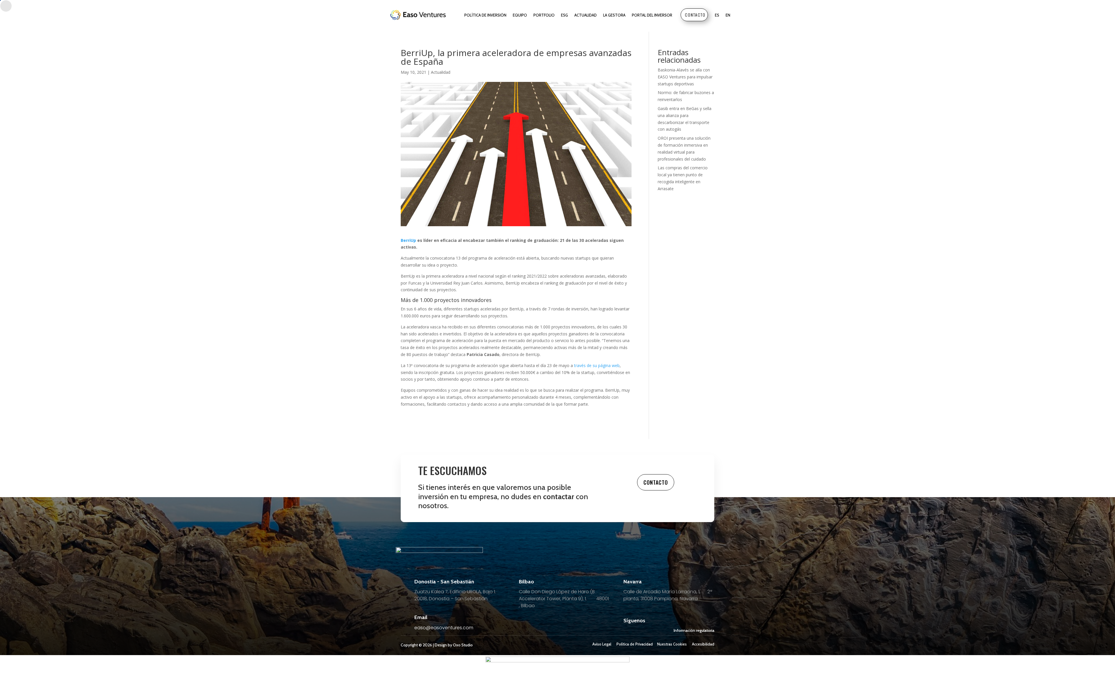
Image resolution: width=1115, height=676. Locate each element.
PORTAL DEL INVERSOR (652, 15)
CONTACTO (695, 15)
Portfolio (544, 15)
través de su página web (596, 365)
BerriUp (408, 240)
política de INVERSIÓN (485, 15)
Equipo (520, 15)
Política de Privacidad (634, 644)
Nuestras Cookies (672, 644)
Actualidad (585, 15)
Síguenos (634, 620)
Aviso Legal (601, 644)
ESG (564, 15)
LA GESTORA (614, 15)
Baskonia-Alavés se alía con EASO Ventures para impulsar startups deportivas (685, 77)
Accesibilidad (703, 644)
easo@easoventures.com (443, 627)
